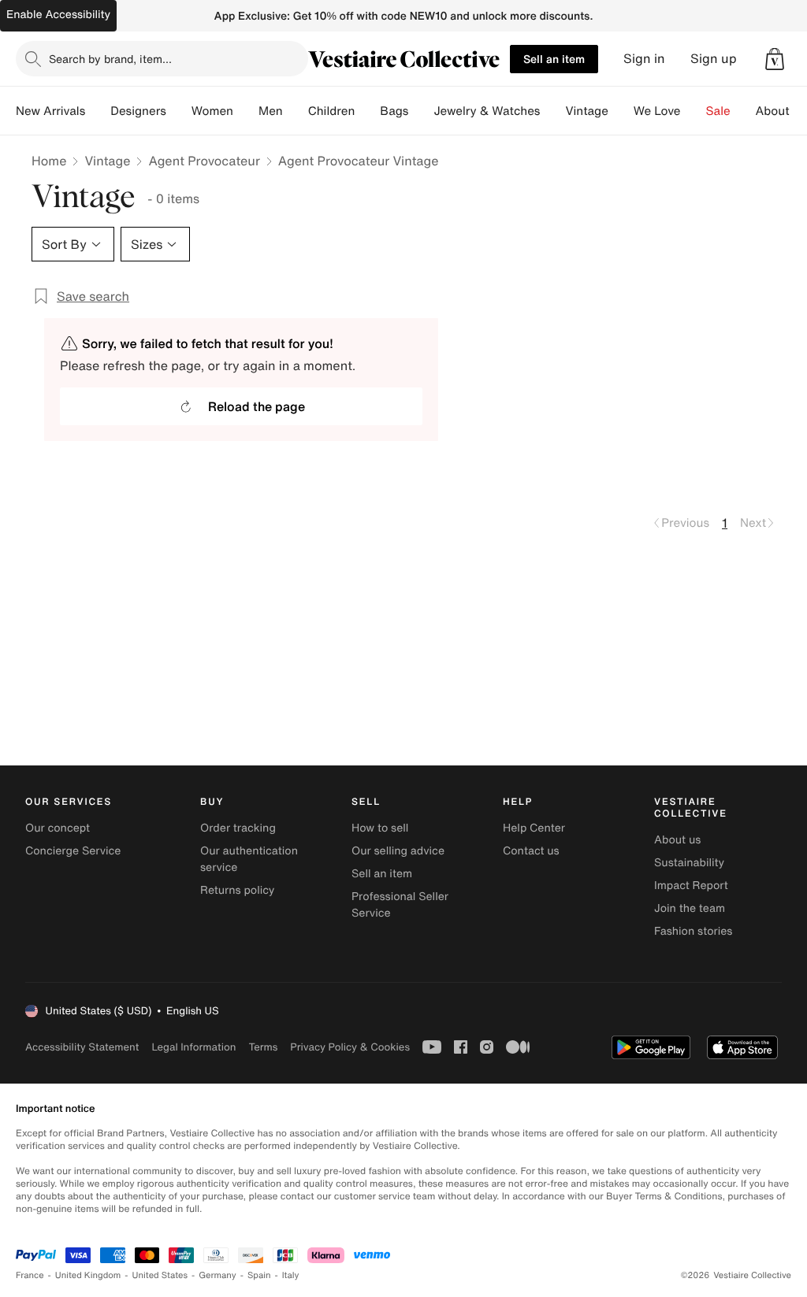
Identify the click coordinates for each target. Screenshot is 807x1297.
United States (160, 1275)
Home (49, 160)
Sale (718, 111)
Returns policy (237, 890)
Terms (262, 1046)
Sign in (644, 58)
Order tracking (238, 828)
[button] (775, 59)
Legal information (193, 1046)
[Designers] (179, 111)
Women (212, 111)
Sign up (713, 58)
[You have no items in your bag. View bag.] (775, 59)
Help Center (534, 828)
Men (270, 111)
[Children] (367, 111)
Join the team (689, 908)
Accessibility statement (82, 1046)
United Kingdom (88, 1275)
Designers (138, 111)
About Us (781, 111)
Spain (259, 1275)
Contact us (531, 851)
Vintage (586, 111)
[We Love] (693, 111)
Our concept (57, 828)
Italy (290, 1275)
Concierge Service (73, 851)
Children (331, 111)
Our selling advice (397, 851)
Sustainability (689, 862)
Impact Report (691, 885)
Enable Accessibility (58, 14)
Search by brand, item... (110, 58)
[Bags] (421, 111)
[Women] (246, 111)
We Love (657, 111)
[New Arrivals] (97, 111)
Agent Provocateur (203, 160)
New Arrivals (50, 111)
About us (677, 840)
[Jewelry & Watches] (552, 111)
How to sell (379, 828)
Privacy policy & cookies (350, 1046)
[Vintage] (621, 111)
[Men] (295, 111)
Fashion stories (693, 931)
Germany (217, 1275)
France (30, 1275)
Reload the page (256, 406)
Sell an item (554, 58)
